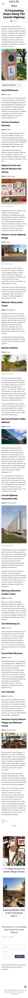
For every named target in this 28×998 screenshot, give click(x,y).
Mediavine (15, 994)
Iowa (24, 810)
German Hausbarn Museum (10, 138)
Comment (19, 956)
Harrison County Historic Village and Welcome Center (13, 759)
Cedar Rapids (11, 176)
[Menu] (3, 3)
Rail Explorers (11, 478)
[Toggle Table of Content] (18, 85)
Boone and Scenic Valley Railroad (11, 465)
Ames (8, 352)
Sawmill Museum (19, 107)
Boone (9, 426)
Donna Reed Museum (18, 676)
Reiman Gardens (15, 398)
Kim (3, 819)
